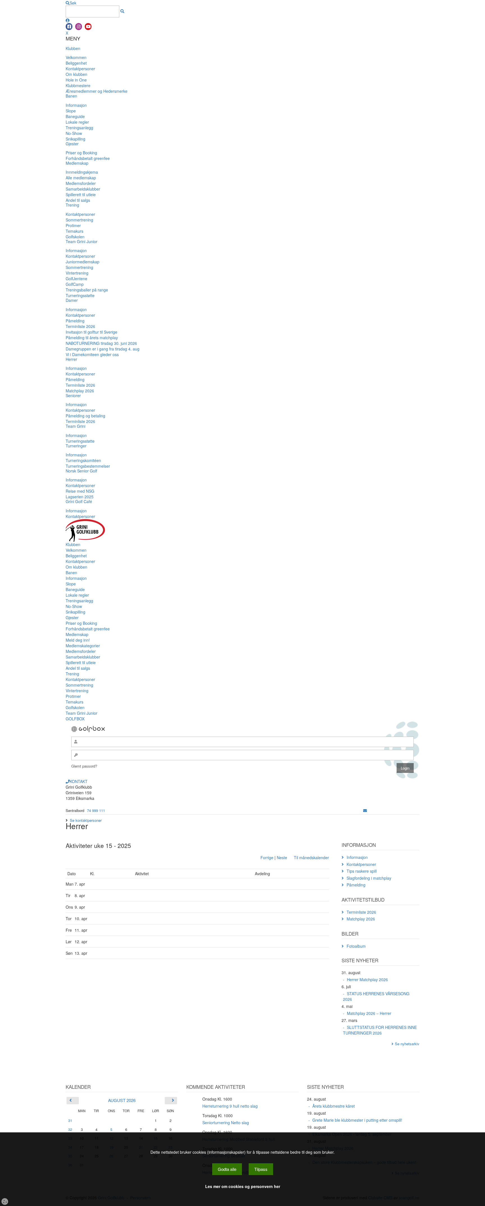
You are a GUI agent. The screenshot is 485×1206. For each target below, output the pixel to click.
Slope (71, 111)
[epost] (365, 810)
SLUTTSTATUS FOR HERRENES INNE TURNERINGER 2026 (380, 1030)
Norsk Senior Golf (81, 471)
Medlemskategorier (83, 645)
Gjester (72, 143)
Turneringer (76, 446)
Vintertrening (77, 273)
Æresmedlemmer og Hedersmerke (96, 91)
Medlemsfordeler (81, 183)
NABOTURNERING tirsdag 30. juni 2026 (101, 343)
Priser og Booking (81, 152)
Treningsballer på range (87, 290)
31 (70, 1120)
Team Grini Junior (81, 241)
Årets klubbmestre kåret (333, 1106)
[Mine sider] (68, 20)
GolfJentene (76, 278)
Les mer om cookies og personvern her (242, 1186)
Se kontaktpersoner (86, 820)
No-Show (74, 133)
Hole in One (76, 80)
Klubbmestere (78, 85)
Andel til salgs (78, 200)
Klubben (73, 48)
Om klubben (76, 74)
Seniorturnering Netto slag (225, 1122)
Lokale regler (77, 122)
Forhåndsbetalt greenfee (88, 158)
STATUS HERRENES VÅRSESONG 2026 (376, 996)
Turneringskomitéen (83, 460)
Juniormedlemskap (82, 261)
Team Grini (75, 426)
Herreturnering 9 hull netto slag (230, 1106)
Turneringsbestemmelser (88, 466)
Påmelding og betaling (85, 415)
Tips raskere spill (362, 871)
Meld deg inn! (78, 640)
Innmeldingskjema (82, 172)
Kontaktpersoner (80, 68)
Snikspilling (75, 139)
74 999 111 (96, 810)
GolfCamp (75, 284)
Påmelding (75, 320)
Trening (72, 205)
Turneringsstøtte (80, 295)
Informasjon (76, 105)
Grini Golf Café (79, 501)
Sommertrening (79, 220)
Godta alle (227, 1169)
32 (70, 1129)
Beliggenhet (76, 63)
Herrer (71, 359)
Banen (71, 96)
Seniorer (73, 395)
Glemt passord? (84, 766)
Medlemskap (77, 163)
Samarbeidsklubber (83, 189)
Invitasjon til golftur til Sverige (91, 332)
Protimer (73, 225)
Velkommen (76, 57)
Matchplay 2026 (80, 390)
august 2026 (122, 1100)
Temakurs (74, 231)
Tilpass (260, 1169)
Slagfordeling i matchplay (369, 878)
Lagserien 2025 (79, 496)
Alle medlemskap (81, 177)
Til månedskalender (311, 857)
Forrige (266, 857)
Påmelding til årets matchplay (92, 337)
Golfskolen (75, 236)
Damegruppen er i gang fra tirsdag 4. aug (102, 349)
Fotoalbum (356, 946)
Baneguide (75, 116)
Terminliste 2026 (80, 326)
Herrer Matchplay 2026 (367, 979)
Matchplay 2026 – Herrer (369, 1013)
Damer (72, 300)
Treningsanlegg (79, 127)
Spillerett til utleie (81, 194)
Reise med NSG (80, 491)
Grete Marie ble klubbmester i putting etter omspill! (357, 1120)
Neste (282, 857)
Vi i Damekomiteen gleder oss (92, 354)
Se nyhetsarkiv (407, 1043)
